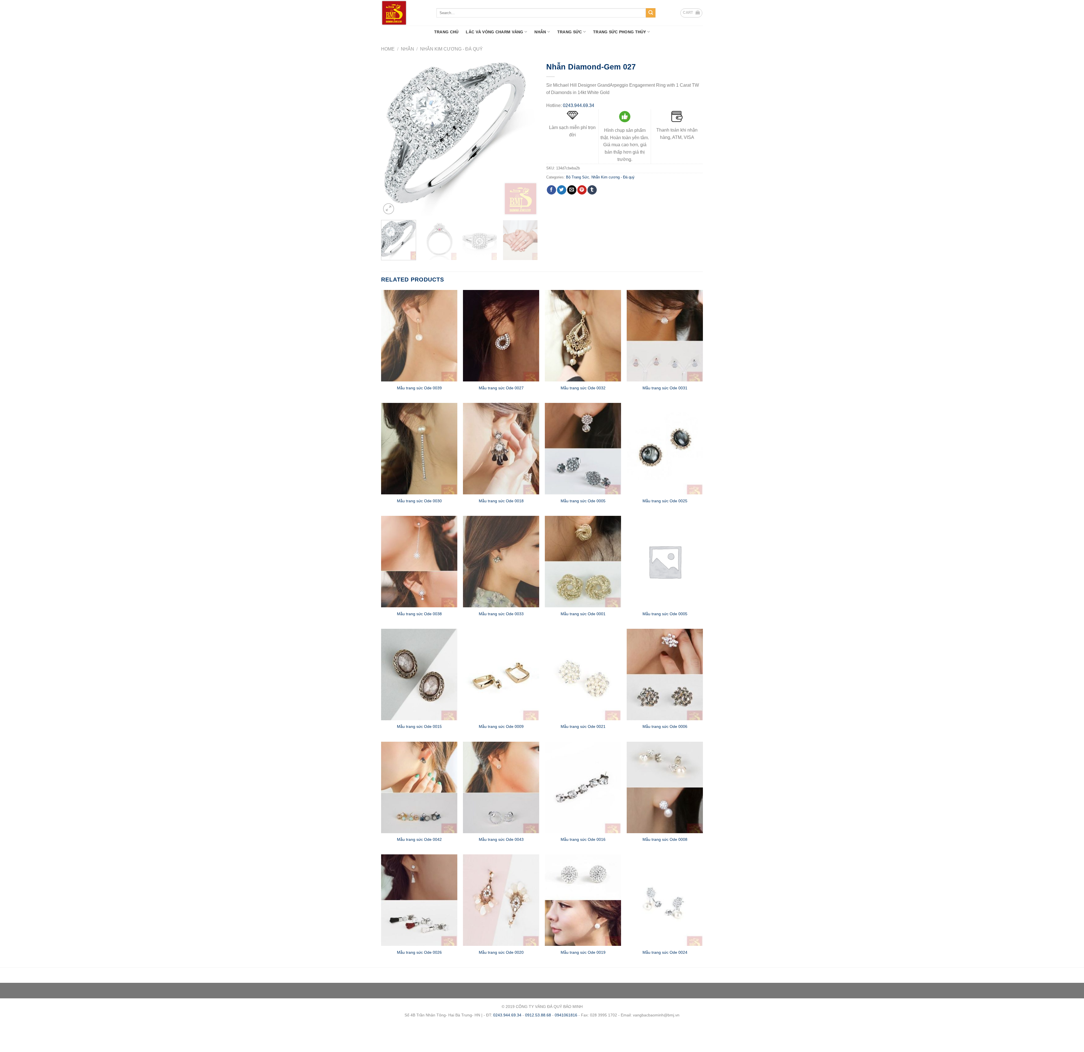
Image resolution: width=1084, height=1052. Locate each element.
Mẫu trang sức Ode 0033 (501, 614)
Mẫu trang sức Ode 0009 (501, 726)
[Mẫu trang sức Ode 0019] (583, 900)
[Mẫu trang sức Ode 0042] (419, 787)
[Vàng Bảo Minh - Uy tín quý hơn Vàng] (404, 13)
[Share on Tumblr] (592, 190)
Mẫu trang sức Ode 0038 (419, 614)
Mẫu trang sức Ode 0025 (664, 501)
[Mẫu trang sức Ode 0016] (583, 787)
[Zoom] (388, 208)
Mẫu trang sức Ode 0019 (583, 952)
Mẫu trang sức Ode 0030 (419, 501)
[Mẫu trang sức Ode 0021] (583, 674)
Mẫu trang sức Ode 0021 (583, 726)
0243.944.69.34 (578, 105)
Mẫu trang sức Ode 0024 (664, 952)
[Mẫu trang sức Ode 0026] (419, 900)
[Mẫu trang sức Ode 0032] (583, 335)
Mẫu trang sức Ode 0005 (583, 501)
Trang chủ (446, 32)
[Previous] (391, 137)
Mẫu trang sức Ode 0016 (583, 839)
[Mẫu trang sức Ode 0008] (665, 787)
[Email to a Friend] (571, 190)
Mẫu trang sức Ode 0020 (501, 952)
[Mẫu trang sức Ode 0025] (665, 448)
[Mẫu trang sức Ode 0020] (501, 900)
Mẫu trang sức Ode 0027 (501, 388)
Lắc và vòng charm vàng (494, 32)
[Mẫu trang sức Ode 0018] (501, 448)
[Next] (528, 137)
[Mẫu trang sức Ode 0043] (501, 787)
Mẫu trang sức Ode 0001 (583, 614)
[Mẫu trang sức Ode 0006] (665, 674)
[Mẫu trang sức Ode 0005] (583, 448)
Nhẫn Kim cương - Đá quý (451, 49)
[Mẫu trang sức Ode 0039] (419, 335)
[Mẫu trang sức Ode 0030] (419, 448)
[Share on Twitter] (561, 190)
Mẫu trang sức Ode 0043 (501, 839)
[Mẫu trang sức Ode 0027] (501, 335)
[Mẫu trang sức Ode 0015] (419, 674)
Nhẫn (540, 32)
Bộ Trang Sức (577, 177)
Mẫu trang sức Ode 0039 (419, 388)
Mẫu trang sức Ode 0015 (419, 726)
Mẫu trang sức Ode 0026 (419, 952)
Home (388, 49)
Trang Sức (569, 32)
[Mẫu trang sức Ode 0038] (419, 561)
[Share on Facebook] (551, 190)
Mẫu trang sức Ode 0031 (664, 388)
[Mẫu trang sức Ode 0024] (665, 900)
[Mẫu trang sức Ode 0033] (501, 561)
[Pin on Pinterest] (582, 190)
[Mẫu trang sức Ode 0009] (501, 674)
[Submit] (650, 13)
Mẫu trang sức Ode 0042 (419, 839)
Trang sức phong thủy (619, 32)
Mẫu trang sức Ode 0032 (583, 388)
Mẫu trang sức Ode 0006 (664, 726)
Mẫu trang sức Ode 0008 (664, 839)
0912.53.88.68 (538, 1015)
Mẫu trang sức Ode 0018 (501, 501)
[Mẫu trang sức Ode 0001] (583, 561)
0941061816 (566, 1015)
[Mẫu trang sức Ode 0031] (665, 335)
